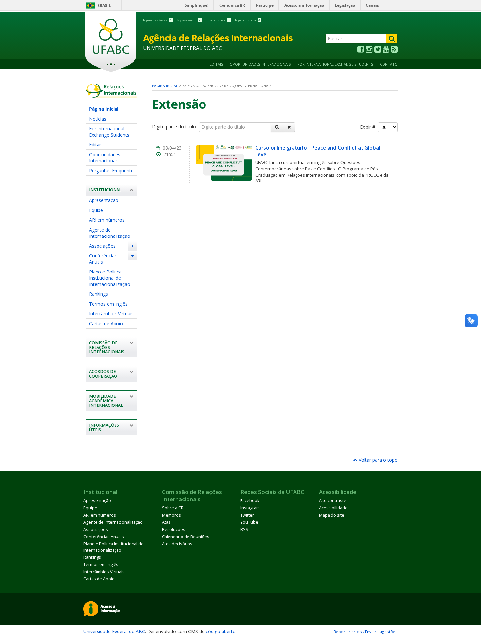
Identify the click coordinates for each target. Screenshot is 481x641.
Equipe (96, 210)
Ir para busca (218, 20)
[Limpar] (289, 127)
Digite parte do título (174, 126)
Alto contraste (332, 500)
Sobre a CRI (173, 508)
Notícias (97, 119)
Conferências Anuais (103, 259)
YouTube (249, 522)
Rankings (98, 294)
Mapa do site (331, 515)
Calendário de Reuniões (185, 536)
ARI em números (107, 220)
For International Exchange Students (335, 64)
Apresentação (103, 200)
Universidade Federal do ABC (114, 631)
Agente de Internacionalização (109, 233)
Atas (166, 522)
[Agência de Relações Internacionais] (111, 94)
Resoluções (173, 529)
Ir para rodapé (247, 20)
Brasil (104, 5)
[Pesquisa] (277, 127)
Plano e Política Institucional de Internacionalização (109, 278)
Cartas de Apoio (106, 323)
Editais (216, 64)
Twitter (247, 515)
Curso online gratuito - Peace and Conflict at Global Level (317, 151)
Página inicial (103, 109)
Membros (171, 515)
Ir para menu (189, 20)
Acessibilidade (333, 508)
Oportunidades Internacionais (260, 64)
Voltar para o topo (377, 460)
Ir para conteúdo (157, 20)
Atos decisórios (177, 544)
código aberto (221, 631)
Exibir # (369, 127)
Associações (102, 246)
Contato (389, 64)
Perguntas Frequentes (112, 170)
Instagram (250, 508)
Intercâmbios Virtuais (111, 314)
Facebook (249, 500)
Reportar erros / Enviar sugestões (366, 631)
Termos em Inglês (108, 304)
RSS (244, 529)
